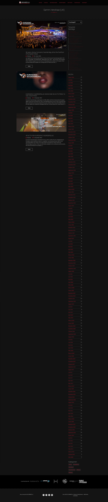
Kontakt (84, 2)
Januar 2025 (71, 129)
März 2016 (70, 416)
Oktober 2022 (71, 200)
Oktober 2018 (71, 331)
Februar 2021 (71, 254)
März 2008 (70, 457)
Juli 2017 (70, 372)
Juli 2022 (70, 208)
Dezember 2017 (71, 358)
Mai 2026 (70, 85)
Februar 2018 (71, 353)
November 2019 (71, 295)
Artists (70, 464)
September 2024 (72, 140)
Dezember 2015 (71, 424)
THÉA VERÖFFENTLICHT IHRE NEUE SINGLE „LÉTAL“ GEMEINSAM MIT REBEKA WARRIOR (75, 40)
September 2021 (72, 235)
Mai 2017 (70, 377)
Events (46, 2)
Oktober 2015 (71, 429)
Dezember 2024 (71, 131)
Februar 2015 (71, 451)
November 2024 (71, 134)
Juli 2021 (70, 241)
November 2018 (71, 328)
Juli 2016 (70, 405)
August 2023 (71, 172)
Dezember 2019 (71, 293)
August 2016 (71, 402)
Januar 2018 (71, 356)
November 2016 (71, 394)
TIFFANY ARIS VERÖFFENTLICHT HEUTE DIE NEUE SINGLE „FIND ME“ (75, 33)
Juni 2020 (70, 276)
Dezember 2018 (71, 326)
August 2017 (71, 369)
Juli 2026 (70, 80)
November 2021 (71, 230)
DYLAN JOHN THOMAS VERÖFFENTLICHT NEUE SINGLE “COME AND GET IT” (75, 47)
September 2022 (72, 203)
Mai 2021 (70, 246)
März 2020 (70, 285)
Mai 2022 (70, 213)
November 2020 (71, 263)
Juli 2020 (70, 274)
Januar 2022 (71, 224)
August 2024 (71, 142)
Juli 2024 (70, 145)
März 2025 (70, 123)
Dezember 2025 (71, 99)
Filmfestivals (76, 464)
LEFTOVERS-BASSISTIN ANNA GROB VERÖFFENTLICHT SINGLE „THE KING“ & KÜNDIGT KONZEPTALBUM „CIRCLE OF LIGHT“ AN (75, 65)
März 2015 (70, 449)
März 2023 (70, 186)
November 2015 (71, 427)
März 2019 (70, 317)
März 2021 (70, 252)
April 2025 (70, 121)
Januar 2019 (71, 323)
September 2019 (72, 301)
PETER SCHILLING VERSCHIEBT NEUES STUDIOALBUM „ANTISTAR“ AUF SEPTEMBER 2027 (74, 55)
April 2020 (70, 282)
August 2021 (71, 238)
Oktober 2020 (71, 265)
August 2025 (71, 110)
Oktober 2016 (71, 397)
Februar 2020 (71, 287)
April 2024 (70, 153)
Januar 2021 (71, 257)
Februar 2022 (71, 222)
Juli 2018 (70, 339)
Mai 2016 (70, 410)
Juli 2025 (70, 112)
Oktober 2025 (71, 104)
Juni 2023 (70, 178)
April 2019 (70, 315)
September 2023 (72, 170)
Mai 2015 (70, 443)
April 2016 (70, 413)
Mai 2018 (70, 345)
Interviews (71, 467)
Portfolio (77, 2)
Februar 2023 (71, 189)
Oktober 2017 (71, 364)
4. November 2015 (38, 137)
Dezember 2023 (71, 162)
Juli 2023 (70, 175)
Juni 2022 (70, 211)
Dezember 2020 (71, 260)
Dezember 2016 (71, 391)
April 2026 (70, 88)
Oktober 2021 (71, 233)
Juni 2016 (70, 407)
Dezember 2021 (71, 227)
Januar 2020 (71, 290)
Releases (70, 472)
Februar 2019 (71, 320)
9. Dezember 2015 (38, 97)
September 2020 (72, 268)
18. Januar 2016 (37, 56)
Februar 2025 (71, 126)
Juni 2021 (70, 243)
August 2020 (71, 271)
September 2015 (72, 432)
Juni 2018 (70, 342)
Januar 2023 (71, 192)
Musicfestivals (72, 469)
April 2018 (70, 347)
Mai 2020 (70, 279)
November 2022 (71, 197)
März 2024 (70, 156)
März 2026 (70, 90)
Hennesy (29, 56)
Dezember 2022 (71, 194)
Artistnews (62, 2)
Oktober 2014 (71, 454)
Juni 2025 (70, 115)
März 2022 (70, 219)
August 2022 (71, 205)
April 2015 (70, 446)
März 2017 (70, 383)
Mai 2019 (70, 312)
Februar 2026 (71, 93)
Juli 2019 (70, 306)
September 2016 (72, 399)
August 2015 (71, 435)
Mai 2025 (70, 118)
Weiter (29, 66)
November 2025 (71, 101)
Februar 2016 (71, 418)
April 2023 (70, 183)
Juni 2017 (70, 375)
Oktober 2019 (71, 298)
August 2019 (71, 304)
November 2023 (71, 164)
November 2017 (71, 361)
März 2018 (70, 350)
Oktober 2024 (71, 137)
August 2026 (71, 77)
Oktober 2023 (71, 167)
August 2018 (71, 336)
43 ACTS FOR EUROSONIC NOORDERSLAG (40, 135)
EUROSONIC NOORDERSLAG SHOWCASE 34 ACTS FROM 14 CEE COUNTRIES (45, 95)
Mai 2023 (70, 181)
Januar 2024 (71, 159)
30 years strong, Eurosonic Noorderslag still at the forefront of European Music (45, 53)
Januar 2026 (71, 96)
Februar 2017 (71, 386)
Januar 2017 (71, 388)
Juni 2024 (70, 148)
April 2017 (70, 380)
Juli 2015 (70, 438)
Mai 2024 (70, 151)
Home (40, 2)
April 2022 (70, 216)
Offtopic (70, 2)
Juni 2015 (70, 440)
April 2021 (70, 249)
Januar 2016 (71, 421)
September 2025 (72, 107)
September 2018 (72, 334)
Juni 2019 (70, 309)
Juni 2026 (70, 82)
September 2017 (72, 366)
